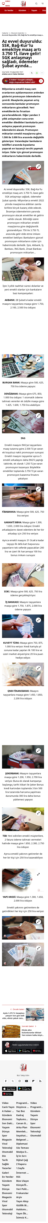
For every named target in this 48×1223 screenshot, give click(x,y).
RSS (18, 1176)
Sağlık (5, 1164)
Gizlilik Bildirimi (23, 1205)
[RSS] (40, 1081)
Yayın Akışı (22, 1201)
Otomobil (7, 1151)
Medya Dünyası (23, 1151)
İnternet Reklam (23, 1172)
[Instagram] (19, 1081)
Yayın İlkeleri (23, 1213)
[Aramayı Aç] (36, 3)
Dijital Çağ (22, 1159)
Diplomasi (22, 1143)
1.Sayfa (20, 1168)
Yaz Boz (20, 1111)
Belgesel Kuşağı (23, 1139)
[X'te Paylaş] (32, 73)
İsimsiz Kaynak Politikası (23, 1217)
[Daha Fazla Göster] (42, 73)
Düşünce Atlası (23, 1107)
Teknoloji (7, 1147)
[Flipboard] (33, 1081)
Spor (4, 1135)
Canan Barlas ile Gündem (23, 1123)
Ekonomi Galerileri (17, 33)
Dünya (5, 1131)
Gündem (22, 10)
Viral (4, 1143)
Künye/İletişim (23, 1184)
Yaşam (34, 10)
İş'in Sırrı (21, 1155)
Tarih (5, 1159)
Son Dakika (8, 1123)
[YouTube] (26, 1081)
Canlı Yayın (8, 1107)
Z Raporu (21, 1164)
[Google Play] (24, 1051)
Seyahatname (23, 1135)
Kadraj (20, 1115)
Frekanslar (22, 1193)
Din (4, 1155)
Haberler (5, 33)
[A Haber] (23, 4)
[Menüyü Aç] (42, 3)
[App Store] (10, 1051)
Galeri (5, 1172)
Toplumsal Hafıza (23, 1119)
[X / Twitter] (12, 1081)
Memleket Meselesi (23, 1131)
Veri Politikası (23, 1189)
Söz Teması (22, 1147)
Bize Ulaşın (22, 1180)
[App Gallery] (37, 1051)
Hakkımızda (23, 1209)
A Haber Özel (9, 1111)
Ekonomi (7, 1119)
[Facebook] (5, 1081)
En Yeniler (9, 10)
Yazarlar (6, 1168)
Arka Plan (21, 1127)
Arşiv (19, 1197)
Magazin (7, 1139)
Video (5, 1102)
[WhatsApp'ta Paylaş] (37, 73)
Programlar (22, 1102)
